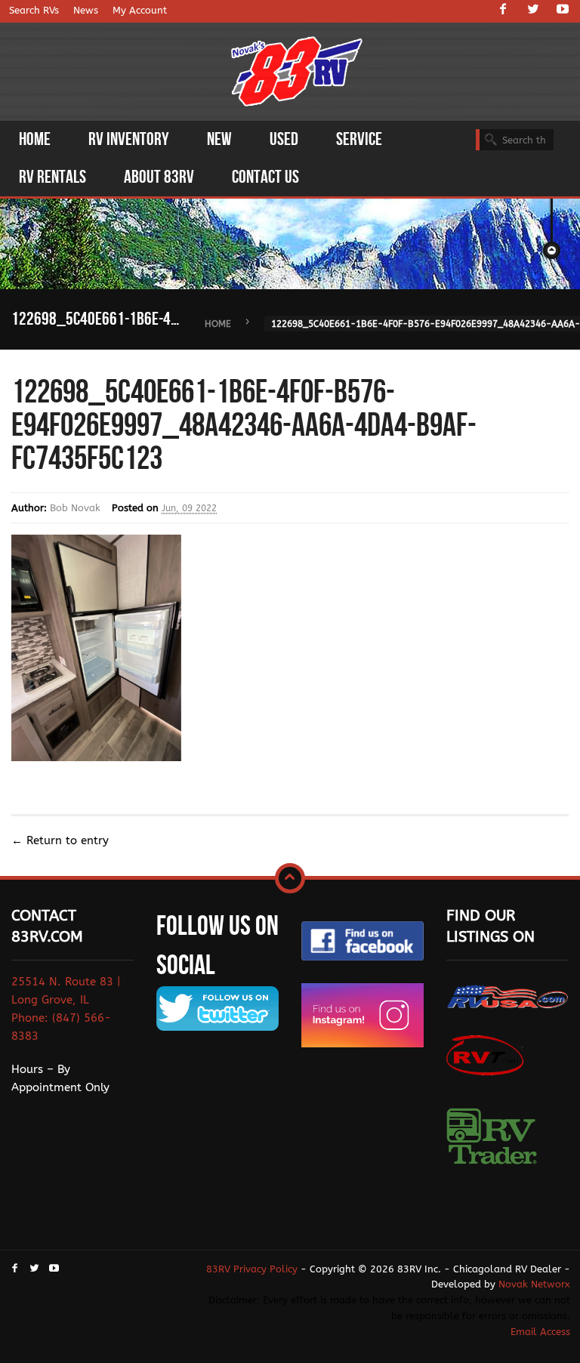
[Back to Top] (290, 878)
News (85, 10)
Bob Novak (75, 507)
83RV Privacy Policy (252, 1269)
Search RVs (34, 10)
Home (218, 324)
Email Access (540, 1331)
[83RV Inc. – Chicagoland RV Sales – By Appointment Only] (297, 73)
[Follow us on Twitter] (533, 10)
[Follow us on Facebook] (503, 10)
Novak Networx (534, 1284)
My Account (140, 10)
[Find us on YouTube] (563, 10)
